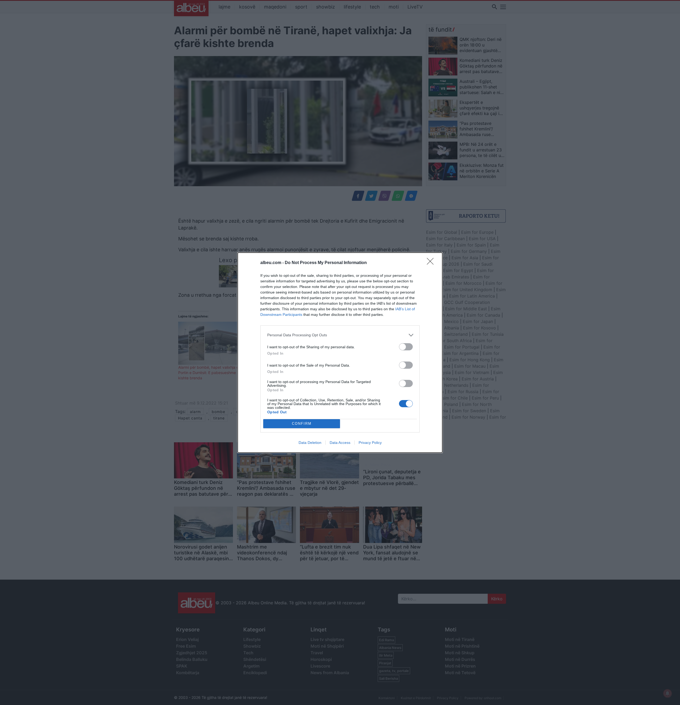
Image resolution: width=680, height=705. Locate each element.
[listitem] (340, 335)
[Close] (432, 263)
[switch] (406, 346)
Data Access (340, 442)
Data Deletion (310, 442)
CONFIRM (302, 424)
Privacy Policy (370, 442)
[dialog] (340, 353)
